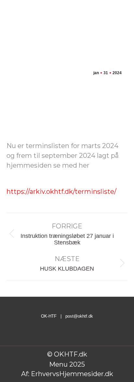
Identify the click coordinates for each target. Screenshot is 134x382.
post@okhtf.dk (79, 316)
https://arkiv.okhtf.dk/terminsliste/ (61, 191)
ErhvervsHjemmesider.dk (72, 374)
